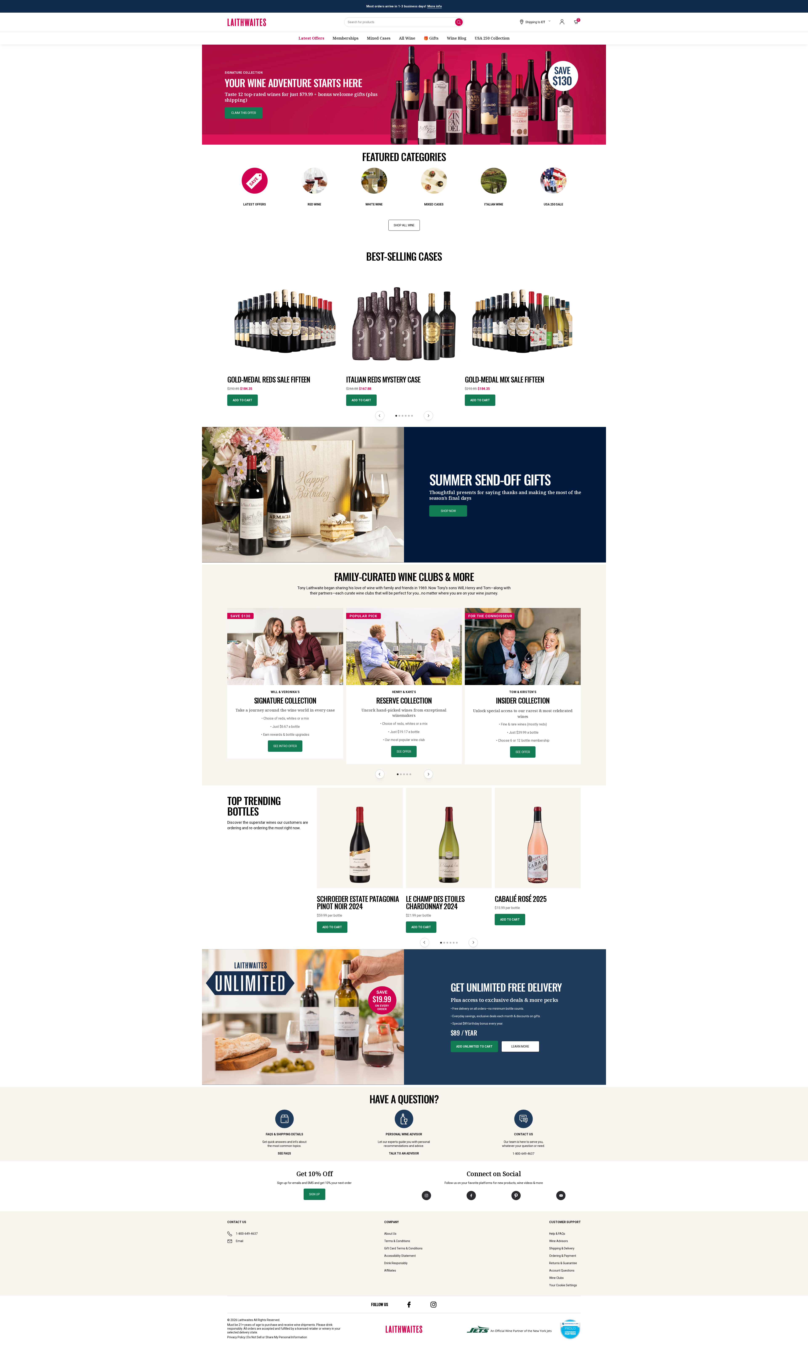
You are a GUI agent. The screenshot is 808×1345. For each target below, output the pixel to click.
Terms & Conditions (397, 1241)
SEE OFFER (404, 751)
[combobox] (404, 22)
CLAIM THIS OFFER (243, 113)
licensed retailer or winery (314, 1328)
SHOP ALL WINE (404, 225)
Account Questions (561, 1270)
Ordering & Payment (562, 1255)
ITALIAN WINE (493, 204)
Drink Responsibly (396, 1263)
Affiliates (390, 1270)
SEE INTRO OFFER (285, 746)
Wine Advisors (558, 1241)
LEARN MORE (520, 1046)
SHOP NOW (448, 511)
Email (239, 1241)
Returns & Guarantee (563, 1263)
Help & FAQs (557, 1233)
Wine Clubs (556, 1278)
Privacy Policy (236, 1337)
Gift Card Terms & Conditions (403, 1248)
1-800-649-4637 (247, 1233)
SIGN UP (314, 1194)
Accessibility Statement (400, 1255)
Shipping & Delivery (561, 1248)
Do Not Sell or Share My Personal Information (277, 1337)
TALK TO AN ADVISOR (404, 1153)
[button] (534, 22)
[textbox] (302, 87)
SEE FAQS (284, 1153)
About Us (390, 1233)
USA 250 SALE (553, 204)
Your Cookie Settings (563, 1285)
